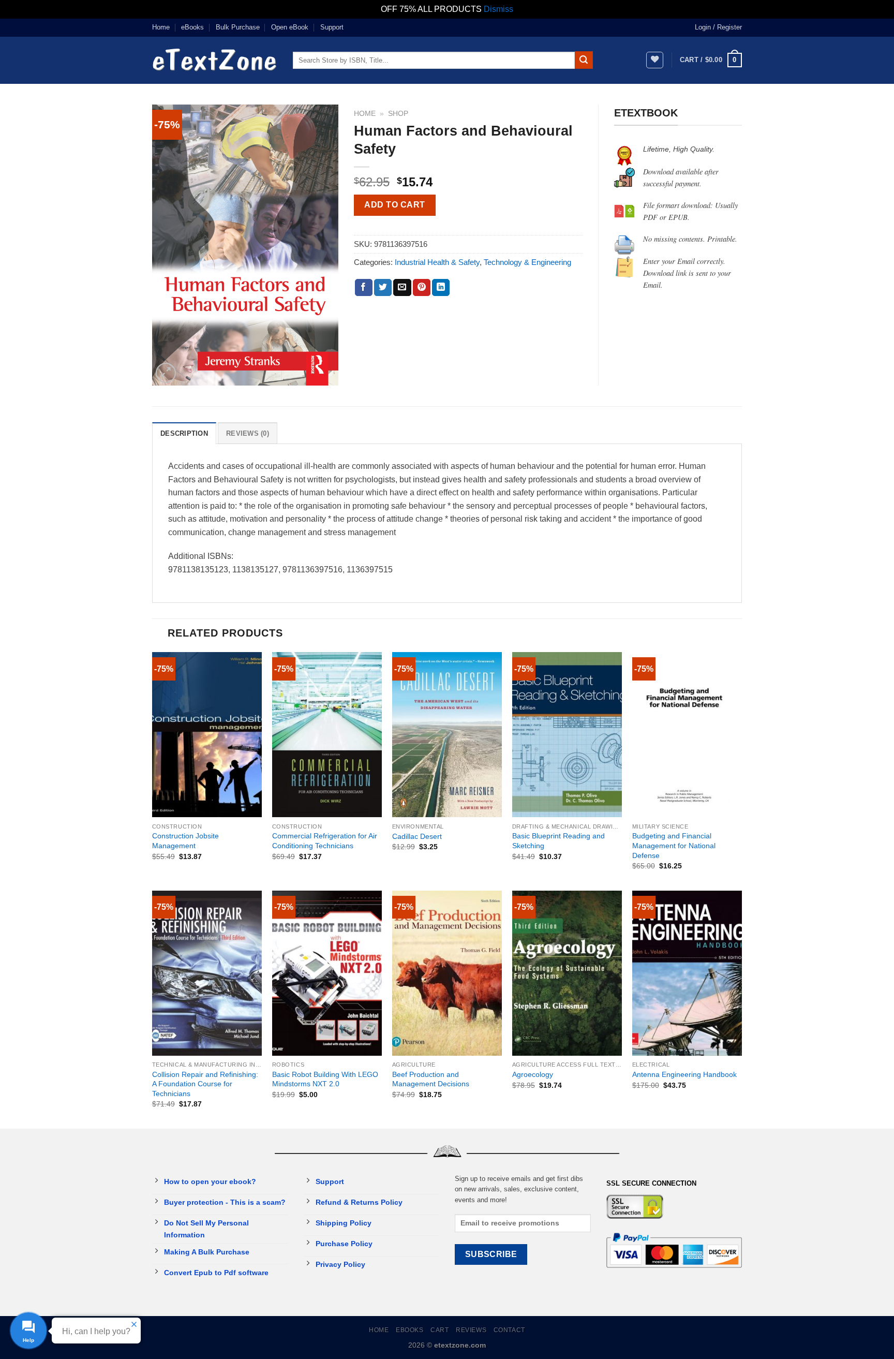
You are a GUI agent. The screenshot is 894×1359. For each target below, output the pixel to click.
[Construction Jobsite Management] (207, 734)
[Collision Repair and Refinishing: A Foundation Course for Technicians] (207, 973)
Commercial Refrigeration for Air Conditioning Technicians (324, 841)
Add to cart (394, 204)
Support (332, 27)
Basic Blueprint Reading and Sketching (558, 841)
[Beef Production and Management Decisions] (447, 973)
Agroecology (532, 1074)
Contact (509, 1330)
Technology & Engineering (527, 262)
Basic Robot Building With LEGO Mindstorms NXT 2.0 (325, 1079)
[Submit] (583, 60)
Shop (398, 113)
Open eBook (289, 27)
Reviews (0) (247, 433)
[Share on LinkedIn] (441, 288)
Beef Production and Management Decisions (430, 1079)
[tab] (184, 433)
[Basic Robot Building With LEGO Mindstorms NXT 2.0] (327, 973)
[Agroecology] (567, 973)
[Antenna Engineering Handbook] (687, 973)
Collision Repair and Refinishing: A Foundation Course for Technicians (205, 1084)
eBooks (192, 27)
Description (184, 433)
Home (161, 27)
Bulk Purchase (238, 27)
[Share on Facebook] (364, 288)
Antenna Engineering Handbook (684, 1074)
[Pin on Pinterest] (421, 288)
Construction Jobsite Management (185, 841)
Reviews (471, 1330)
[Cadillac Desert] (447, 734)
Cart (439, 1330)
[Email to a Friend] (402, 288)
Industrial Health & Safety (437, 262)
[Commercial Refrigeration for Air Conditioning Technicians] (327, 734)
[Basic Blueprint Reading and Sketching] (567, 734)
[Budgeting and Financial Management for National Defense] (687, 734)
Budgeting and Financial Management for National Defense (674, 845)
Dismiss (498, 9)
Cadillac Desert (417, 836)
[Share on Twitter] (383, 288)
